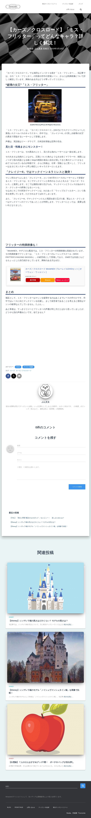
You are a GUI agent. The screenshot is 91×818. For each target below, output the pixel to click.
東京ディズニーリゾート (49, 4)
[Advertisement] (45, 224)
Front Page (19, 807)
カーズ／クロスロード (23, 370)
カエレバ (34, 276)
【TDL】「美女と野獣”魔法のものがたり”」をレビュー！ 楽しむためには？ (37, 518)
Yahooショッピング (62, 280)
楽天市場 (33, 280)
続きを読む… (68, 624)
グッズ (81, 4)
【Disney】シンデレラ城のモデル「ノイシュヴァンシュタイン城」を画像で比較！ (39, 526)
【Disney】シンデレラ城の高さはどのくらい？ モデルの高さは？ (33, 522)
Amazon (47, 280)
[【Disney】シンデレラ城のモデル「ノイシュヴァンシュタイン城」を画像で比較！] (45, 657)
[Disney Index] (13, 6)
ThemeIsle (81, 813)
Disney (11, 617)
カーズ (12, 370)
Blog (9, 807)
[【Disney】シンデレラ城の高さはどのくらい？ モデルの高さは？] (45, 588)
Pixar (18, 366)
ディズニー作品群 (67, 4)
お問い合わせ (70, 9)
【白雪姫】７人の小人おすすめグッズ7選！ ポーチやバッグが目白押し (41, 762)
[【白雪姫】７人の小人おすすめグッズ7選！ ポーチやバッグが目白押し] (45, 729)
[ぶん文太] (45, 391)
